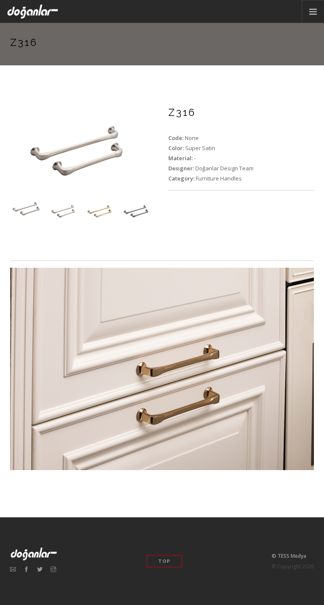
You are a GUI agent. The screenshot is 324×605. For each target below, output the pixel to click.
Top (164, 561)
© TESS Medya (289, 555)
